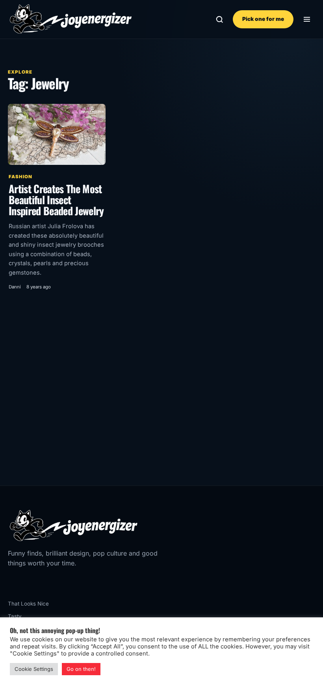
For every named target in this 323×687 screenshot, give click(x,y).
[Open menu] (306, 19)
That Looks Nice (28, 603)
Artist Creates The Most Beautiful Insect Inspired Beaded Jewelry (56, 199)
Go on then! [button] (81, 669)
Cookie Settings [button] (34, 669)
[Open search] (219, 19)
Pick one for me (263, 19)
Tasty (15, 616)
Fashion (20, 176)
